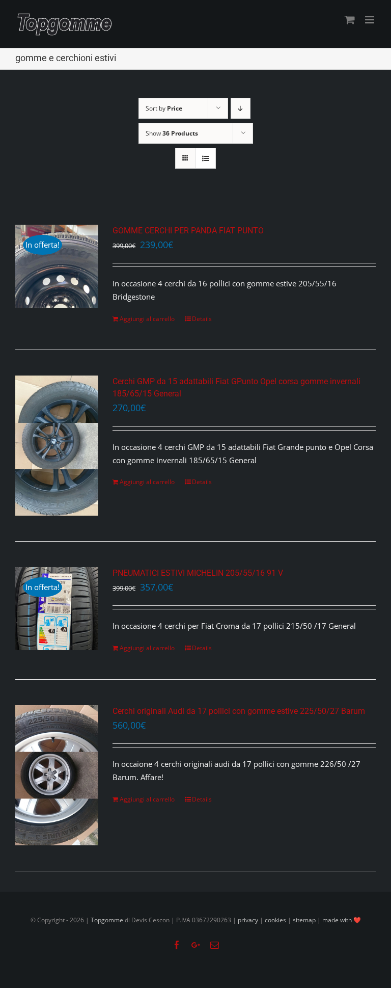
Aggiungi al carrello (147, 318)
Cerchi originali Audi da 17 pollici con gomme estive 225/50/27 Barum (239, 711)
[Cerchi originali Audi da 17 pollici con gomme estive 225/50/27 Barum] (56, 775)
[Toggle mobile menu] (370, 19)
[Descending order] (240, 108)
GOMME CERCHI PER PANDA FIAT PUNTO (188, 230)
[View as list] (205, 158)
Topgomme (108, 920)
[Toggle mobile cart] (350, 19)
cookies (275, 920)
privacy (248, 920)
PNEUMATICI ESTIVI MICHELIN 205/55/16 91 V (198, 573)
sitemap (304, 920)
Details (202, 318)
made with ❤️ (341, 920)
